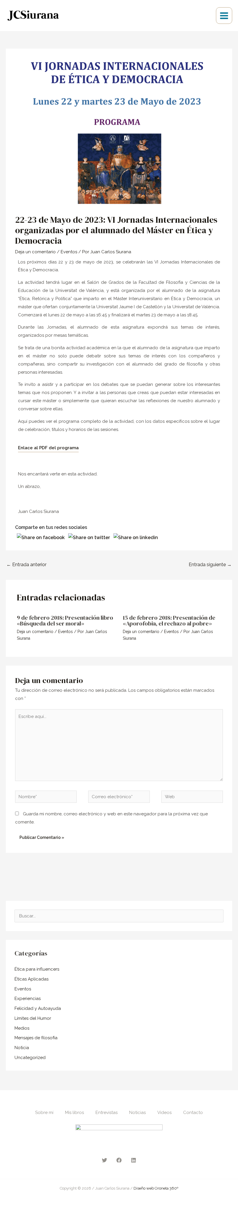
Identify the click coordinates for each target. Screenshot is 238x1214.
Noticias (137, 1112)
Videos (164, 1112)
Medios (22, 1028)
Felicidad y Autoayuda (38, 1008)
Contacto (193, 1112)
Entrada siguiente (210, 564)
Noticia (22, 1047)
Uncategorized (30, 1057)
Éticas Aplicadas (31, 979)
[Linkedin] (133, 1160)
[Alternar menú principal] (224, 15)
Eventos (69, 251)
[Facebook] (119, 1160)
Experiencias (28, 998)
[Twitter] (104, 1160)
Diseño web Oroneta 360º (156, 1188)
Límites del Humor (33, 1018)
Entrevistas (106, 1112)
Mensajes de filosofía (36, 1037)
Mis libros (74, 1112)
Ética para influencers (37, 969)
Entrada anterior (26, 564)
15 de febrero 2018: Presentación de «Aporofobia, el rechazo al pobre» (169, 620)
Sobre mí (44, 1112)
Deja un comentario (35, 251)
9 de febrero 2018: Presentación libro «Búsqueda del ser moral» (65, 620)
